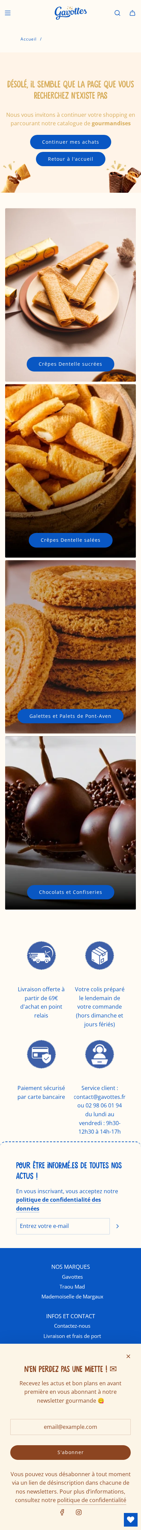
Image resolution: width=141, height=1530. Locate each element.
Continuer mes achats (70, 142)
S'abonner (70, 1452)
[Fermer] (128, 1356)
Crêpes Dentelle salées (71, 540)
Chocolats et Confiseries (70, 892)
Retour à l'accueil (70, 159)
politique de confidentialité (91, 1500)
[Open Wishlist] (131, 1520)
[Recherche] (117, 12)
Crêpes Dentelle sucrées (70, 364)
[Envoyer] (117, 1226)
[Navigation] (7, 12)
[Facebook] (62, 1512)
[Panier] (132, 12)
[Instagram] (78, 1512)
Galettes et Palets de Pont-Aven (70, 716)
